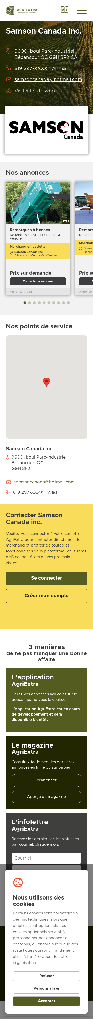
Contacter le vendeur (38, 281)
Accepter (46, 1001)
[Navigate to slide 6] (49, 302)
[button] (46, 382)
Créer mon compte (47, 595)
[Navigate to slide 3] (34, 302)
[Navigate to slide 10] (68, 302)
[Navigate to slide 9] (63, 302)
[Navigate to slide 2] (29, 302)
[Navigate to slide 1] (24, 302)
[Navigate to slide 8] (58, 302)
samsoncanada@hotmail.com (48, 79)
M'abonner (46, 780)
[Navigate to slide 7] (53, 302)
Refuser (46, 976)
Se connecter (46, 578)
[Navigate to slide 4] (39, 302)
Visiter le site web (34, 91)
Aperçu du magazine (46, 797)
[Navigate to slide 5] (44, 302)
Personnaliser (47, 988)
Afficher (59, 69)
